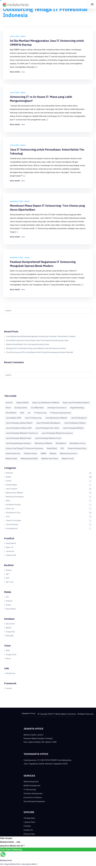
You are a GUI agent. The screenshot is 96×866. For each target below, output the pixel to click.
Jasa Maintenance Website (56, 418)
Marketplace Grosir (78, 443)
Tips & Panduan (12, 524)
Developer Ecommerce (57, 408)
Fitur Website (11, 413)
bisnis (8, 408)
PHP (7, 578)
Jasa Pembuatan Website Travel (48, 438)
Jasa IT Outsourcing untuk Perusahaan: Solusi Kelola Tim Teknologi (47, 151)
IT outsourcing (40, 413)
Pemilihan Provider (13, 505)
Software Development (33, 793)
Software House (30, 453)
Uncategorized (12, 528)
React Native (11, 543)
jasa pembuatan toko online (47, 428)
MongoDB (10, 636)
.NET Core (10, 582)
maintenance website (43, 443)
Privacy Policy (29, 834)
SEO (62, 448)
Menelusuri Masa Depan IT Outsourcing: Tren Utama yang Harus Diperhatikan (47, 207)
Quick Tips (10, 509)
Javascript (10, 551)
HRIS (22, 413)
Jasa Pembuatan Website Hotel (18, 438)
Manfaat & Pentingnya (15, 497)
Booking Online (21, 408)
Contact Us (28, 830)
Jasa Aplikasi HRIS (13, 418)
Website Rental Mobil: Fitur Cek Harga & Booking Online (27, 344)
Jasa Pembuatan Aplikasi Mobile (19, 423)
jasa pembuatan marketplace (48, 423)
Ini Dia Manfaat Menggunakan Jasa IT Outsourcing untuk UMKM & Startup (47, 42)
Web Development (31, 781)
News (8, 501)
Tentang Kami (29, 818)
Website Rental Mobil (29, 459)
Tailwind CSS (11, 555)
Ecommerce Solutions (33, 797)
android (9, 403)
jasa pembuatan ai (79, 418)
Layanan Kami (29, 822)
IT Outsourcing (30, 789)
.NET (8, 574)
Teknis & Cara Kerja (13, 520)
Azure (8, 658)
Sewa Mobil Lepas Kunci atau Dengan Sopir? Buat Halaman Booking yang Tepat (37, 340)
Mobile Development (32, 785)
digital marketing (77, 408)
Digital (8, 477)
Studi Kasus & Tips (13, 513)
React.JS (9, 547)
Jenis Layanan (11, 489)
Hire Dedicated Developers (34, 801)
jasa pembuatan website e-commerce (22, 433)
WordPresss (10, 673)
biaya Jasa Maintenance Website (45, 403)
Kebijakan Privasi (28, 713)
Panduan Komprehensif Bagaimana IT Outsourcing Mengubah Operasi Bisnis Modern (43, 264)
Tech (8, 517)
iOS (7, 597)
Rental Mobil (52, 448)
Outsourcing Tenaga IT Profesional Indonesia (24, 448)
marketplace (61, 443)
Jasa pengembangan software (18, 443)
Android (9, 601)
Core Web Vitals (37, 408)
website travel (68, 459)
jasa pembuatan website (73, 428)
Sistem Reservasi (13, 453)
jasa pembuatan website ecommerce (57, 433)
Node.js (9, 570)
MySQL (9, 628)
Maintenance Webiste (14, 493)
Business (9, 473)
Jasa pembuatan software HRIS (19, 428)
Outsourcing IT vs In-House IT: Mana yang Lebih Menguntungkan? (41, 99)
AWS (8, 651)
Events (8, 481)
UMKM (43, 453)
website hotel (11, 459)
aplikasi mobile (22, 403)
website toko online (50, 459)
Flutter (8, 605)
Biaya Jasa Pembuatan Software (76, 403)
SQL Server (10, 624)
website (53, 453)
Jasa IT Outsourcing (33, 418)
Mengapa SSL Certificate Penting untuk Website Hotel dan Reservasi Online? (36, 348)
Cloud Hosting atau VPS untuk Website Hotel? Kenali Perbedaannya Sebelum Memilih (39, 352)
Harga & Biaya (11, 485)
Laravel (9, 688)
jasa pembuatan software (75, 423)
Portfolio (27, 826)
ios (29, 413)
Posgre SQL (10, 632)
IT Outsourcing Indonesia (60, 413)
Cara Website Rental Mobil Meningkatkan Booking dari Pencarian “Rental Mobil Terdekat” (41, 336)
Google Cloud (11, 655)
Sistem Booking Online (77, 448)
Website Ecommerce (68, 453)
